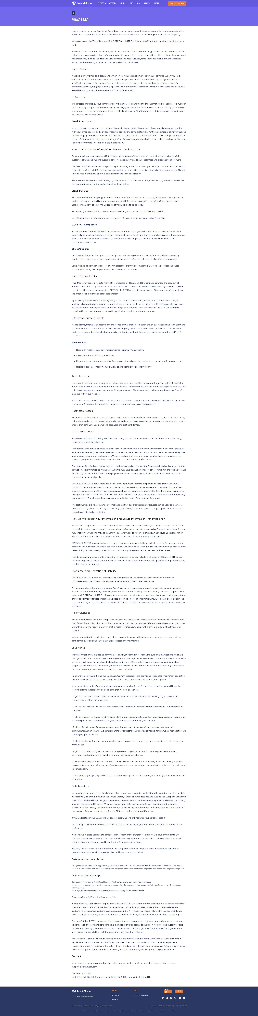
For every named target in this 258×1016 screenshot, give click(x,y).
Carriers (147, 3)
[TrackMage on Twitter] (171, 998)
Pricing (122, 3)
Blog (138, 3)
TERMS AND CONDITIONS (156, 1006)
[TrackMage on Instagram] (162, 998)
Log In (156, 3)
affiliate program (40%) (141, 995)
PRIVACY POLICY (181, 1006)
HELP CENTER (115, 995)
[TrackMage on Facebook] (175, 998)
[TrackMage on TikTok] (184, 998)
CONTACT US (115, 1000)
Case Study (112, 3)
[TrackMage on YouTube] (179, 998)
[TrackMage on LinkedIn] (167, 998)
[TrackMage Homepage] (82, 3)
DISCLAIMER (170, 1006)
